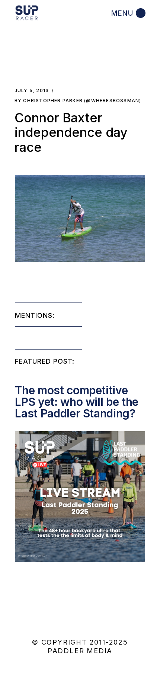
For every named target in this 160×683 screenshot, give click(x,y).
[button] (80, 218)
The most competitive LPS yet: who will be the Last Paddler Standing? (76, 401)
